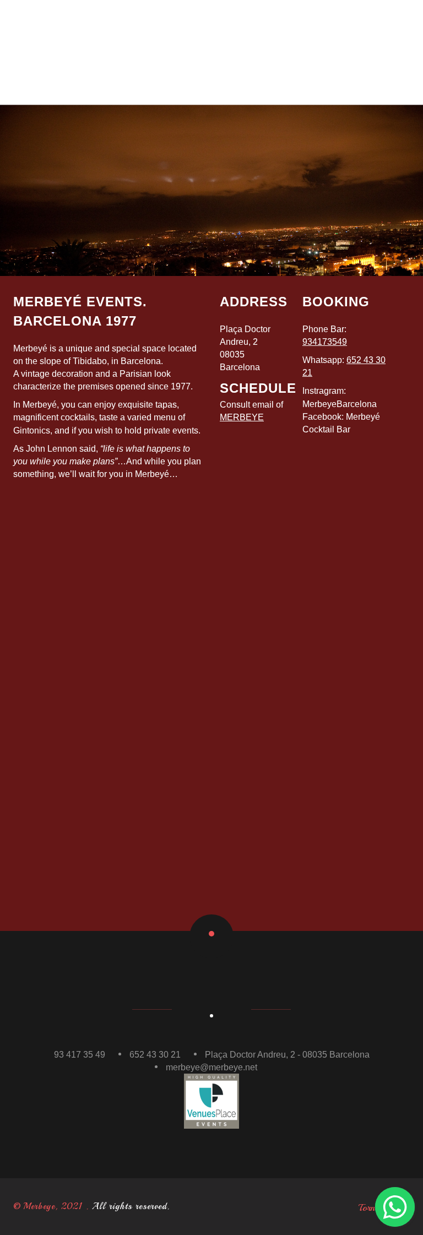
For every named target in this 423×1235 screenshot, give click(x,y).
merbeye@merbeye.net (211, 1067)
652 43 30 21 (155, 1054)
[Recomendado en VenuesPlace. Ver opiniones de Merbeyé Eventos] (211, 1100)
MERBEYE (242, 417)
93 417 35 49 (79, 1054)
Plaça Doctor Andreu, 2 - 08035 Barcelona (287, 1054)
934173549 (324, 341)
